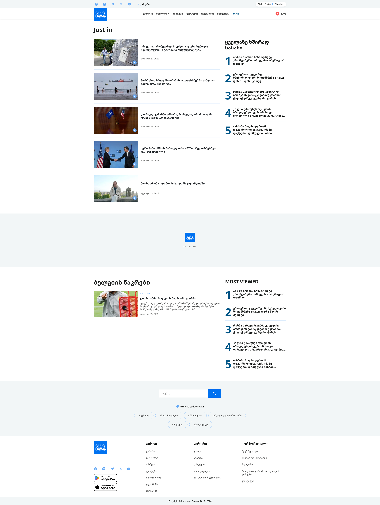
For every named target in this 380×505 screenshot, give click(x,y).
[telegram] (112, 4)
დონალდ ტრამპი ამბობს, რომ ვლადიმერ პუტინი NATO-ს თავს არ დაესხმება (177, 116)
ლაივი (197, 451)
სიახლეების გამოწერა (208, 477)
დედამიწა (151, 484)
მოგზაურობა (153, 477)
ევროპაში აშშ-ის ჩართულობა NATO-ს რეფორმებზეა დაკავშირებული (178, 150)
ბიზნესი (150, 464)
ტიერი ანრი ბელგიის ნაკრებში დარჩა (168, 298)
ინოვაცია (151, 490)
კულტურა (151, 471)
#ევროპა (143, 415)
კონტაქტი (248, 481)
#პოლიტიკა (201, 424)
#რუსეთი (177, 424)
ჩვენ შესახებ (250, 451)
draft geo (145, 294)
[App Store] (105, 487)
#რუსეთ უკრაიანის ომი (227, 415)
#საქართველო (169, 415)
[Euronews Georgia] (100, 14)
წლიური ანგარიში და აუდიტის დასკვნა (261, 472)
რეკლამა (247, 464)
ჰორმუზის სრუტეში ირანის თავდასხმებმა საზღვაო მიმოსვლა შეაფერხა (178, 82)
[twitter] (121, 4)
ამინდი (198, 457)
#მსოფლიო (195, 415)
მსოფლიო (151, 457)
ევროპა (150, 451)
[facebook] (96, 4)
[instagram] (104, 4)
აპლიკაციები (202, 471)
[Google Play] (105, 478)
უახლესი (199, 464)
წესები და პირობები (254, 457)
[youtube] (129, 4)
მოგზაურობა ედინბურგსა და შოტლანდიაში (173, 183)
